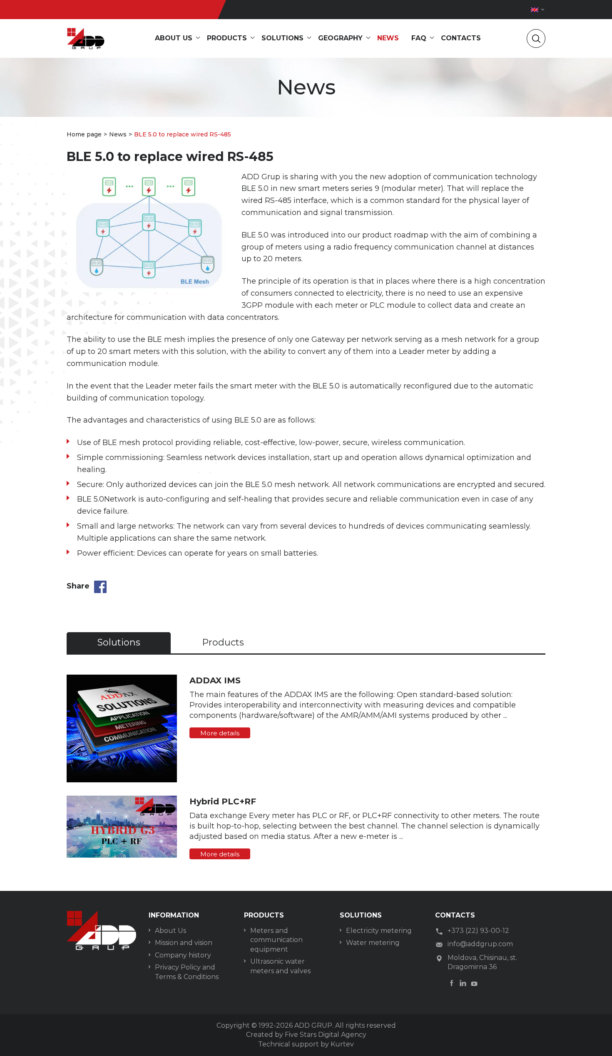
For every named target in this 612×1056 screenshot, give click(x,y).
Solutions (282, 38)
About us (173, 38)
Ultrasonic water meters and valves (280, 965)
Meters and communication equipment (276, 940)
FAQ (418, 38)
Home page (84, 134)
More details (219, 733)
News (388, 38)
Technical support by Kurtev (306, 1044)
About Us (170, 931)
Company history (183, 955)
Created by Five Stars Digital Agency (306, 1035)
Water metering (373, 943)
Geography (340, 38)
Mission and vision (183, 943)
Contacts (461, 38)
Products (227, 38)
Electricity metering (379, 931)
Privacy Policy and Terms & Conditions (187, 971)
